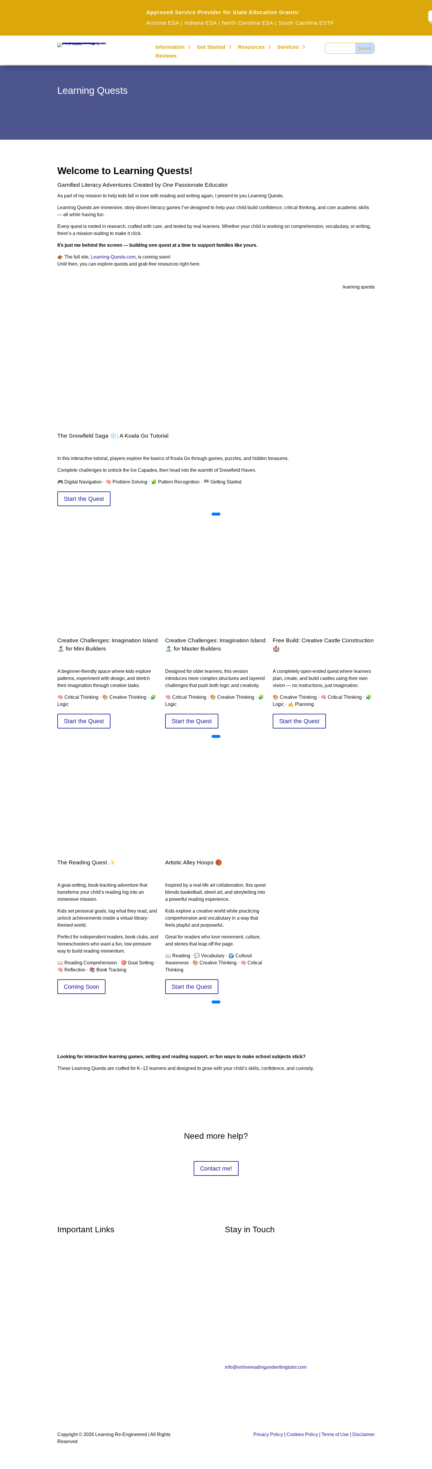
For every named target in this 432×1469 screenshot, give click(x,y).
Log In (65, 1279)
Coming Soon (81, 986)
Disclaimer (363, 1434)
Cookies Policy (302, 1434)
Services (288, 47)
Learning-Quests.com (113, 256)
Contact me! (216, 1168)
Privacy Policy (268, 1434)
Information (170, 47)
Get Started (211, 47)
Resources (251, 47)
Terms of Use (335, 1434)
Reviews (166, 56)
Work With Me (75, 1328)
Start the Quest (84, 499)
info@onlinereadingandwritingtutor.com (266, 1367)
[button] (216, 514)
